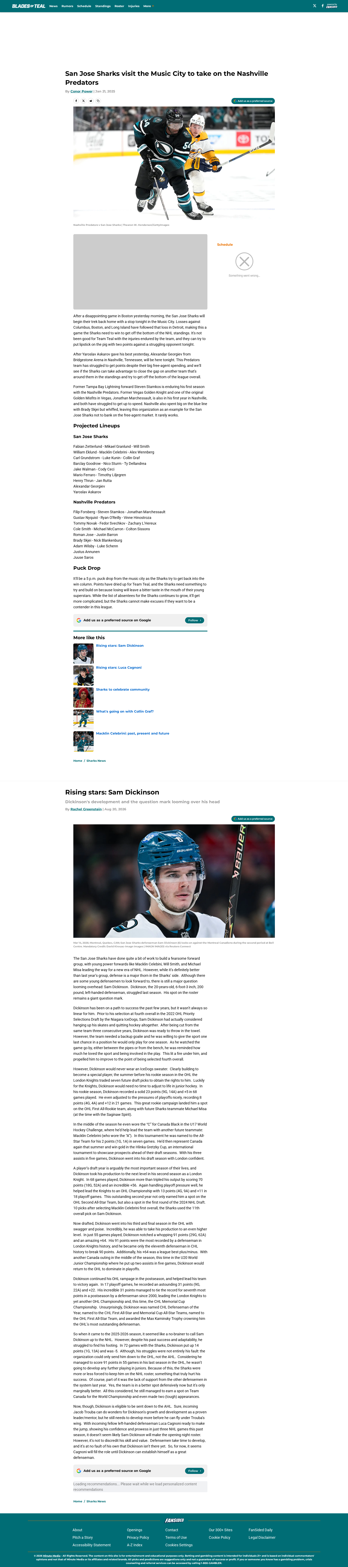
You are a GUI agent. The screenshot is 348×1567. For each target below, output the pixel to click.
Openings (134, 1530)
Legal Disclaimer (262, 1537)
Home (77, 761)
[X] (314, 5)
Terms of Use (176, 1537)
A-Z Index (134, 1545)
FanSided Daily (261, 1530)
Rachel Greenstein (86, 809)
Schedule (84, 6)
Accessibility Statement (92, 1545)
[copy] (98, 101)
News (53, 6)
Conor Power (81, 91)
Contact (171, 1530)
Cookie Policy (219, 1537)
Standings (103, 6)
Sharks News (96, 761)
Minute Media (51, 1555)
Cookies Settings (179, 1545)
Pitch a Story (83, 1537)
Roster (119, 6)
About (77, 1530)
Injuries (133, 6)
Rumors (67, 6)
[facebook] (323, 5)
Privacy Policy (138, 1537)
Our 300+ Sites (220, 1530)
